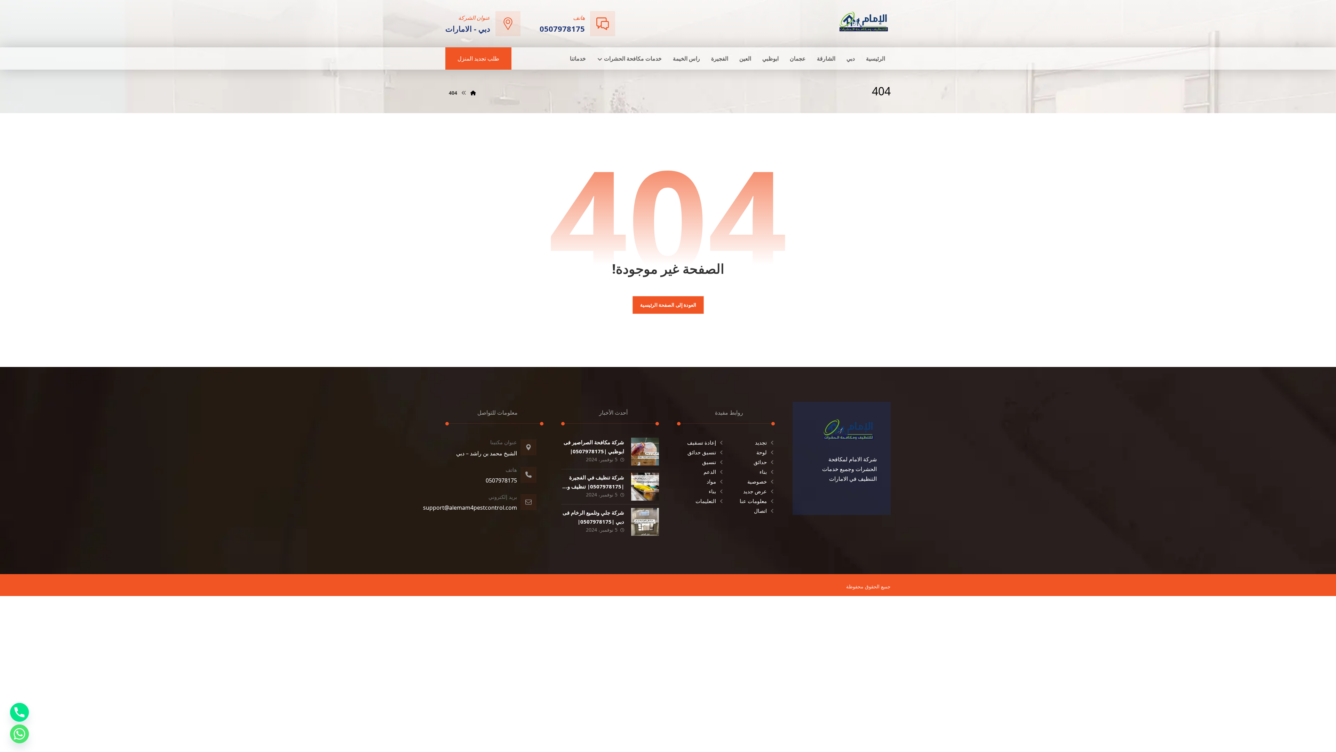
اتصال (760, 510)
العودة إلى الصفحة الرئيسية (668, 304)
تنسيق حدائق (701, 452)
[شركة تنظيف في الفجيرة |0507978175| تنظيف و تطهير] (645, 487)
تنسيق (709, 462)
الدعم (709, 471)
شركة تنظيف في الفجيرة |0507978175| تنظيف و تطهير (595, 486)
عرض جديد (755, 491)
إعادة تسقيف (701, 442)
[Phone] (19, 712)
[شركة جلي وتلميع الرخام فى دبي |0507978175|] (645, 522)
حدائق (760, 462)
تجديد (761, 442)
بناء (763, 471)
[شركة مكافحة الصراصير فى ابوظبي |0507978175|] (645, 451)
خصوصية (757, 481)
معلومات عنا (753, 501)
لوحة (761, 452)
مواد (711, 481)
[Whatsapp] (19, 733)
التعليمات (705, 501)
